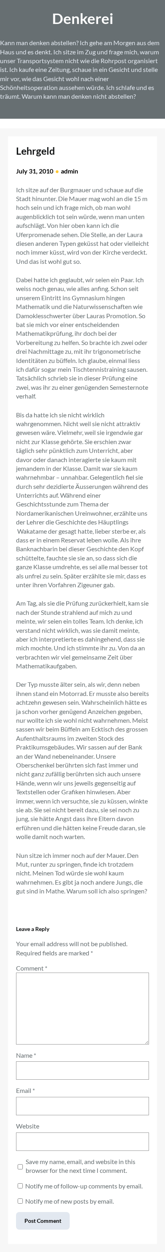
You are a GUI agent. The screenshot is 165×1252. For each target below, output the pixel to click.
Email (25, 1090)
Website (27, 1126)
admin (69, 171)
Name (26, 1055)
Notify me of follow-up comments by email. (84, 1186)
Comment (31, 968)
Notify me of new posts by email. (69, 1201)
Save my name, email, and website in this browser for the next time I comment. (80, 1166)
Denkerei (82, 18)
